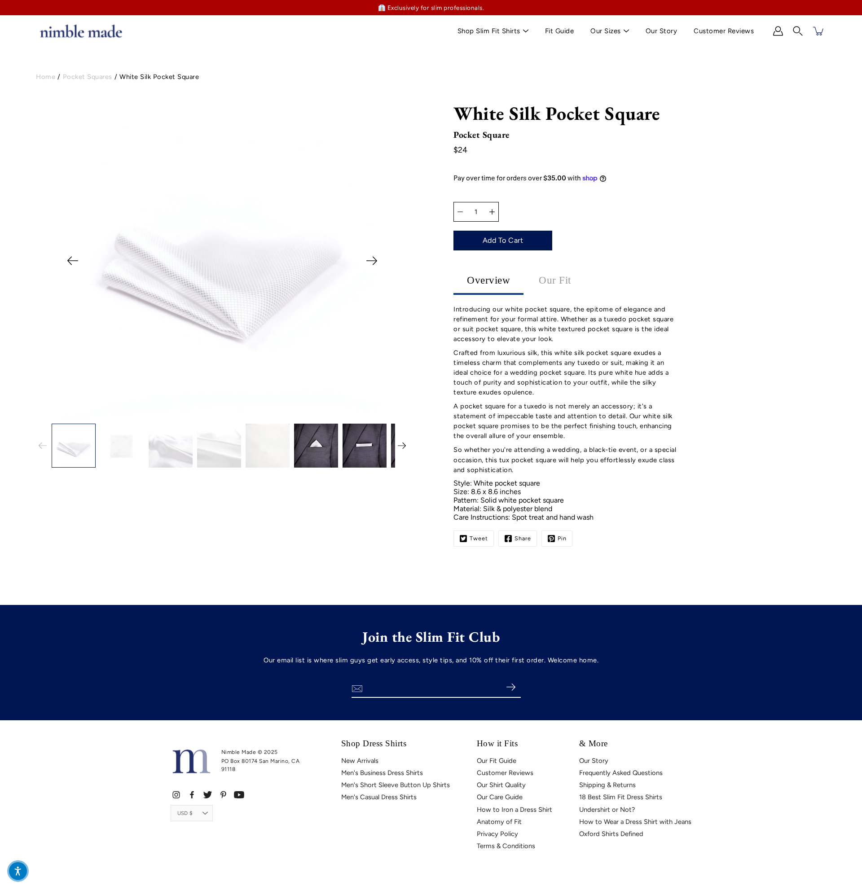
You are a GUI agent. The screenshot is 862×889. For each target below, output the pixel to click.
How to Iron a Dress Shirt (514, 810)
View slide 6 (241, 414)
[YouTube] (239, 794)
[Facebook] (192, 794)
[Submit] (511, 688)
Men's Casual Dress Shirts (379, 797)
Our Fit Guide (496, 761)
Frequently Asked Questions (621, 773)
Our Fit (555, 280)
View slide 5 (229, 414)
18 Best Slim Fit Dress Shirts (620, 797)
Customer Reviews (724, 31)
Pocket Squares (87, 77)
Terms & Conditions (506, 846)
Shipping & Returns (607, 785)
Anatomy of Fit (499, 822)
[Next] (372, 261)
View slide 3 (203, 414)
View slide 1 (178, 414)
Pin (562, 538)
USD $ (185, 813)
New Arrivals (359, 761)
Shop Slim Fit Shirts (488, 31)
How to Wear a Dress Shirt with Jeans (635, 822)
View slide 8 (266, 414)
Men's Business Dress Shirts (382, 773)
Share (523, 538)
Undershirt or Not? (607, 810)
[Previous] (73, 261)
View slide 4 (216, 414)
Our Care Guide (500, 797)
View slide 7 (254, 414)
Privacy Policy (497, 834)
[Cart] (819, 31)
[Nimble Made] (81, 31)
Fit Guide (559, 31)
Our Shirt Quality (501, 785)
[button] (798, 31)
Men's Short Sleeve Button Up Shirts (395, 785)
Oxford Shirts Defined (611, 834)
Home (45, 77)
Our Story (661, 31)
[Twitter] (207, 794)
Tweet (479, 538)
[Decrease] (460, 212)
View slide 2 (191, 414)
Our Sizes (605, 31)
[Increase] (492, 212)
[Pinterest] (223, 794)
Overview (488, 280)
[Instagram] (176, 794)
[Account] (778, 31)
